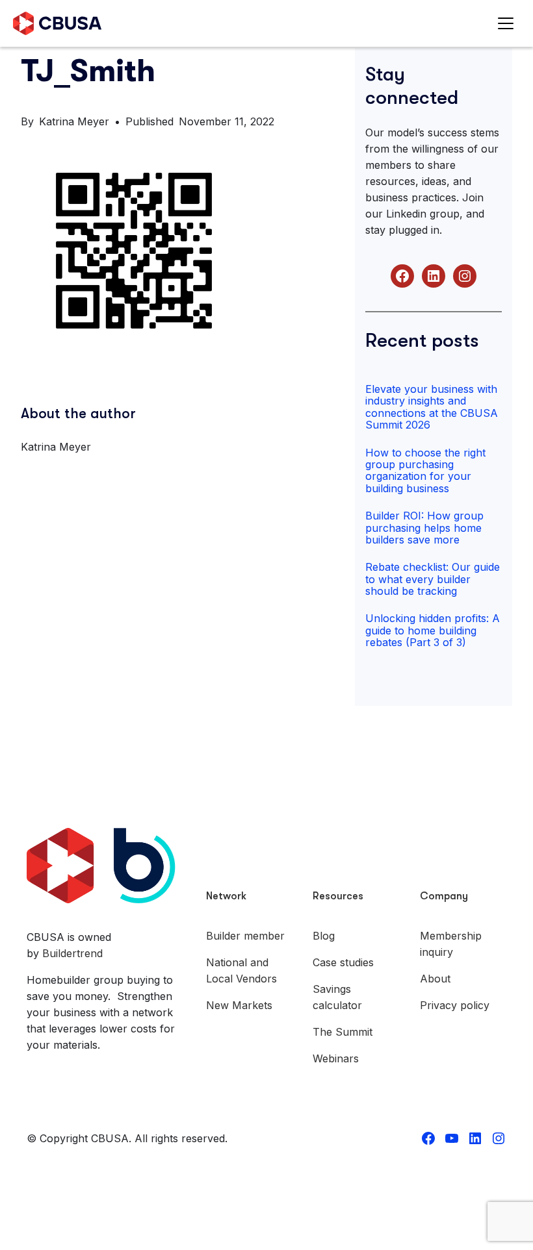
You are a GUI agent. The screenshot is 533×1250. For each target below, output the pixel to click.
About (435, 978)
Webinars (336, 1058)
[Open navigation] (508, 23)
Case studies (343, 962)
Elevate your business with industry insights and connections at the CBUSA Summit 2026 (431, 406)
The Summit (342, 1031)
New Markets (239, 1005)
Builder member (245, 935)
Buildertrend (72, 953)
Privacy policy (454, 1005)
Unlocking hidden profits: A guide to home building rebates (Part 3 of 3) (432, 630)
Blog (324, 935)
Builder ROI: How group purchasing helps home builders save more (424, 527)
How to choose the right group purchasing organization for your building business (425, 470)
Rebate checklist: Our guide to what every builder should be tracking (432, 578)
